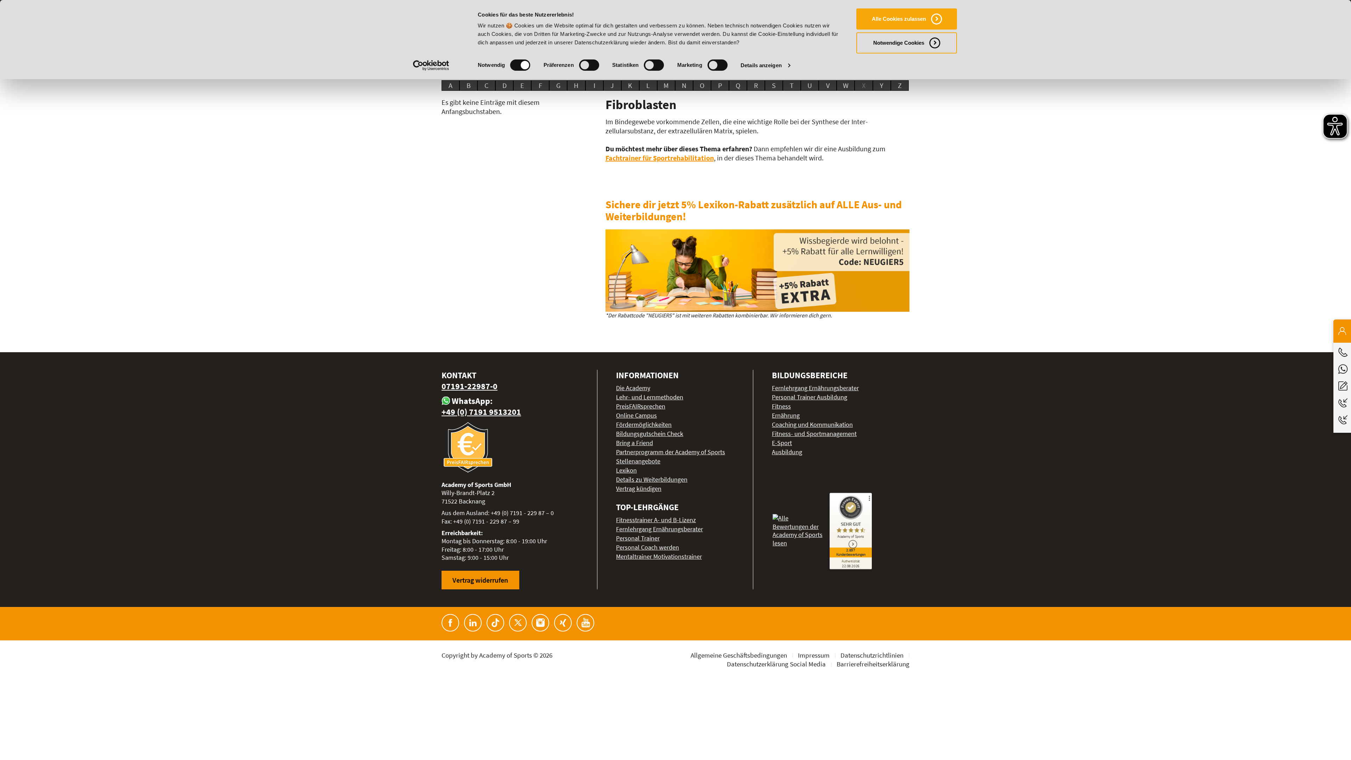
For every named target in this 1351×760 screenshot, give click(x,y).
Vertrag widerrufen (480, 580)
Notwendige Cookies (898, 43)
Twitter (518, 623)
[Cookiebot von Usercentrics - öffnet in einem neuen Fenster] (431, 65)
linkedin (473, 623)
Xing (563, 623)
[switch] (589, 65)
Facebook (450, 623)
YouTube (585, 623)
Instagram (540, 623)
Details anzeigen (761, 65)
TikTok (495, 623)
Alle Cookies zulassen (899, 19)
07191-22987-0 (469, 386)
